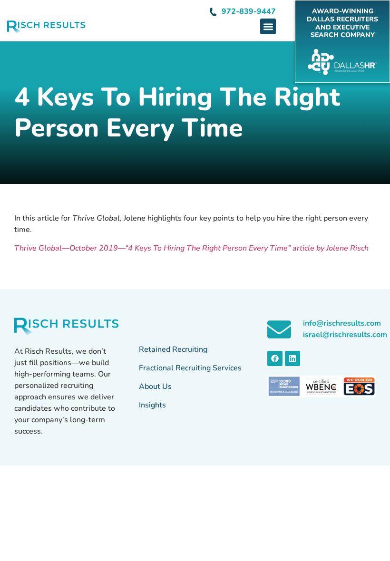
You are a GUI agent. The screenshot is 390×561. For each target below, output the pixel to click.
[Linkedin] (292, 358)
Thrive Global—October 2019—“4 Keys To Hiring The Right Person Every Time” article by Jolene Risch (191, 248)
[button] (268, 26)
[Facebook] (275, 358)
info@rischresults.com (342, 323)
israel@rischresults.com (345, 334)
